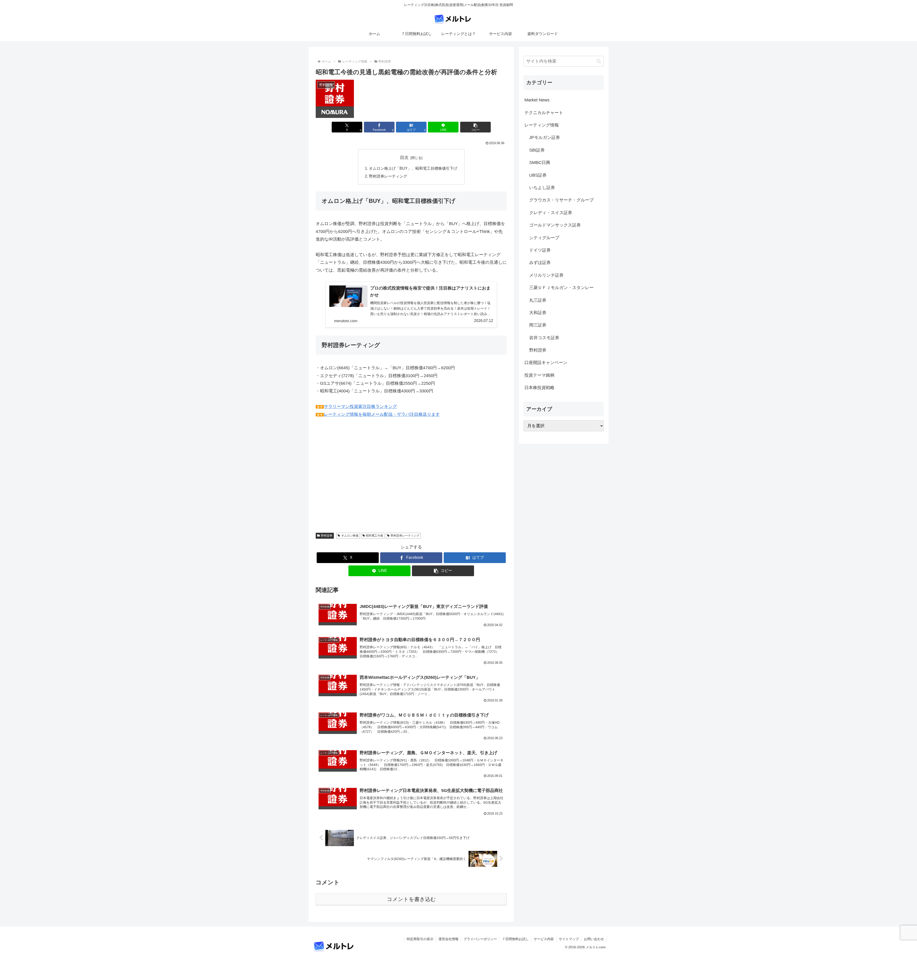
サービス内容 (544, 939)
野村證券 (326, 535)
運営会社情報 (448, 939)
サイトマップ (569, 939)
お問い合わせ (594, 939)
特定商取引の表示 (420, 939)
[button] (475, 127)
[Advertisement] (356, 474)
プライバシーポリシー (480, 939)
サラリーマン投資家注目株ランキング (360, 406)
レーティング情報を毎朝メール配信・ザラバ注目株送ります (382, 414)
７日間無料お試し (515, 939)
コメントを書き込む (411, 899)
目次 (404, 157)
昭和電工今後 (374, 535)
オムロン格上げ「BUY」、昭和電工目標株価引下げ (413, 168)
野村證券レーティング (388, 176)
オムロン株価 (349, 535)
